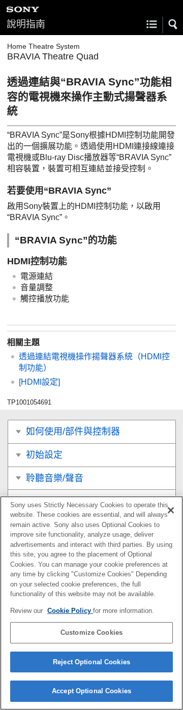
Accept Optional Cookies (91, 691)
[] (39, 382)
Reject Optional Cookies (91, 662)
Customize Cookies (91, 632)
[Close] (171, 510)
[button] (173, 24)
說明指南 (26, 24)
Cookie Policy (70, 610)
